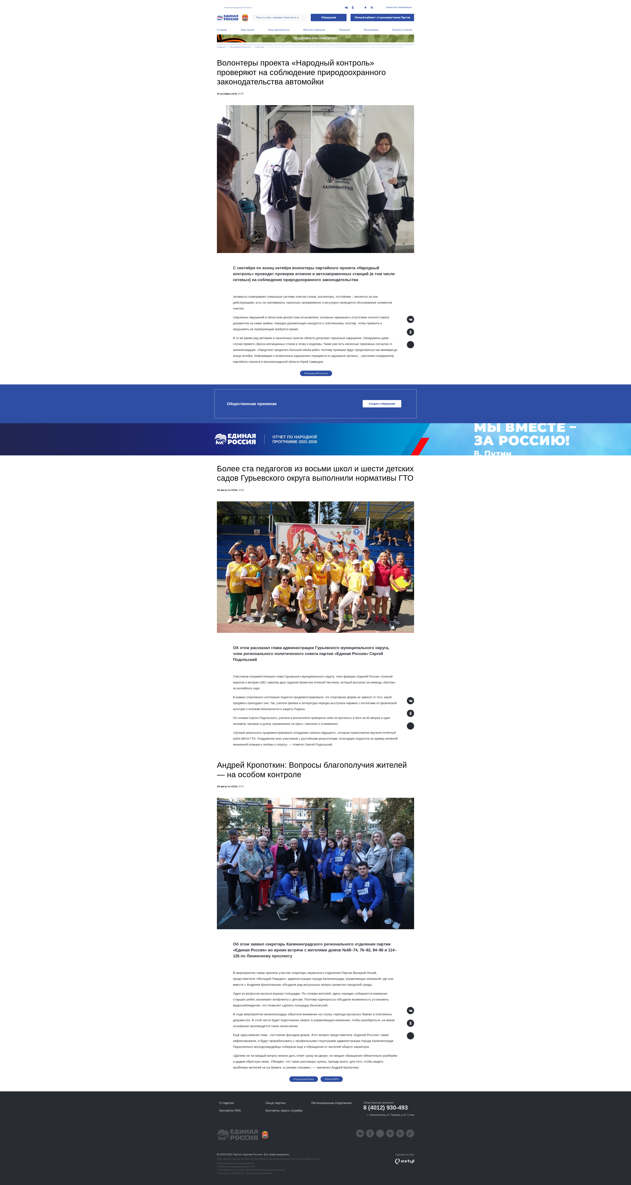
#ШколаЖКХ (332, 1079)
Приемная (344, 29)
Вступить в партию (402, 29)
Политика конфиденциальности (236, 1166)
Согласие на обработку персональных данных (244, 1173)
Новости (259, 47)
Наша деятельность (279, 29)
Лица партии (247, 29)
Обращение (328, 17)
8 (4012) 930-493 (385, 1107)
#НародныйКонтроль (316, 373)
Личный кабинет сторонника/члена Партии (382, 17)
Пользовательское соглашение (235, 1163)
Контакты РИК (230, 1110)
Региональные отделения (331, 1103)
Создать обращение (382, 403)
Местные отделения (314, 29)
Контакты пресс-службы (284, 1110)
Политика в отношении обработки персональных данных (251, 1170)
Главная (221, 47)
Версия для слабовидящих (399, 7)
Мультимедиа (371, 29)
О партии (222, 29)
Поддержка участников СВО (315, 38)
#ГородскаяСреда (303, 1079)
